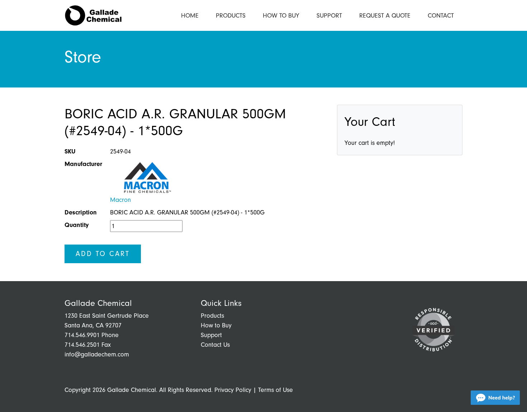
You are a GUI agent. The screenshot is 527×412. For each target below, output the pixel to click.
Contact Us (215, 345)
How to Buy (281, 15)
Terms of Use (275, 390)
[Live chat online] (495, 397)
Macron (120, 200)
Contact (441, 15)
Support (329, 15)
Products (231, 15)
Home (190, 15)
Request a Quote (384, 15)
